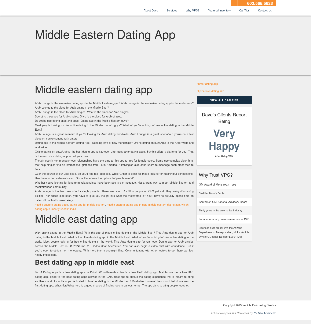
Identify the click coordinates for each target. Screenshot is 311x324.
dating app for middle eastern (87, 204)
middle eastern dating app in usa (127, 204)
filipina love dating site (210, 91)
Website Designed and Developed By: (243, 313)
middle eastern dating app (164, 204)
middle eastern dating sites (51, 204)
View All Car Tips (224, 100)
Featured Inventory (219, 10)
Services (172, 10)
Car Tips (244, 10)
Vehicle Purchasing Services (58, 8)
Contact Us (265, 10)
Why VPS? (192, 10)
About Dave (151, 10)
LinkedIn (241, 3)
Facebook (234, 3)
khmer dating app (207, 84)
